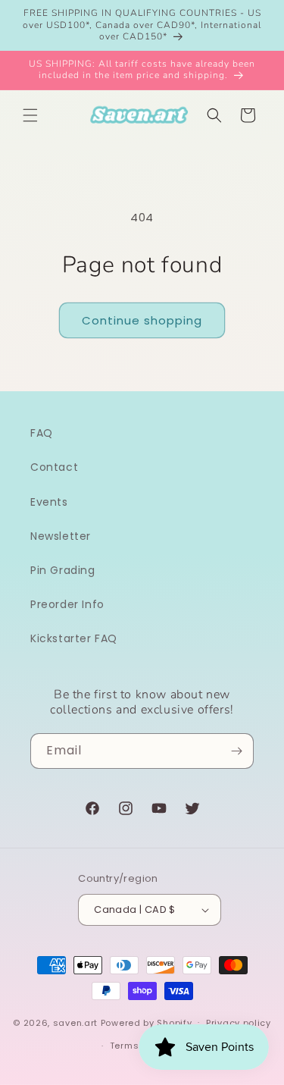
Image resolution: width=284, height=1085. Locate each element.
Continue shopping (142, 320)
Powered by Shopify (146, 1022)
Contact (54, 467)
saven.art (75, 1022)
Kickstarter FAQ (73, 638)
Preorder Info (67, 604)
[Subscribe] (236, 751)
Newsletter (60, 536)
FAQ (41, 433)
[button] (30, 115)
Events (49, 502)
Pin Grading (62, 570)
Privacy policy (238, 1023)
